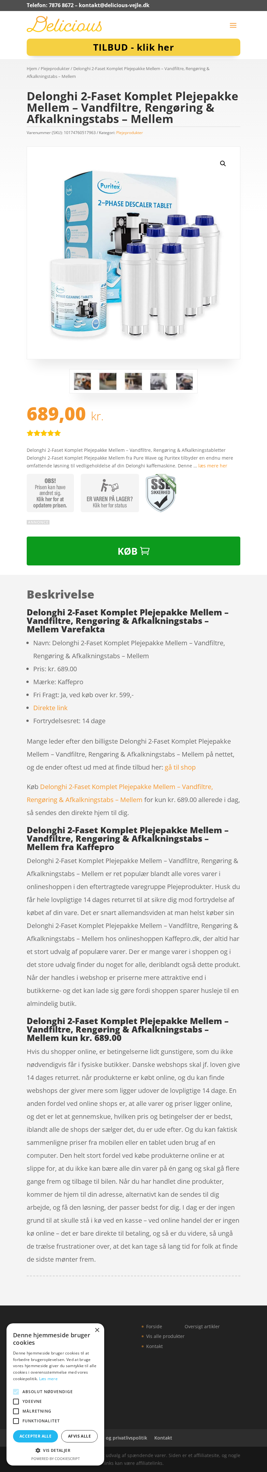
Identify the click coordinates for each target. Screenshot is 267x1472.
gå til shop (180, 767)
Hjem (32, 68)
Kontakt (154, 1346)
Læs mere (48, 1378)
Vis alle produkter (165, 1336)
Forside (154, 1326)
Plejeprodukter (55, 68)
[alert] (55, 1394)
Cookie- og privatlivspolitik (117, 1438)
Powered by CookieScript (55, 1458)
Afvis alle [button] (79, 1436)
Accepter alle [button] (35, 1436)
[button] (223, 163)
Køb (127, 551)
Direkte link (50, 707)
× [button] (96, 1330)
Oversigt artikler (202, 1326)
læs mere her (212, 466)
